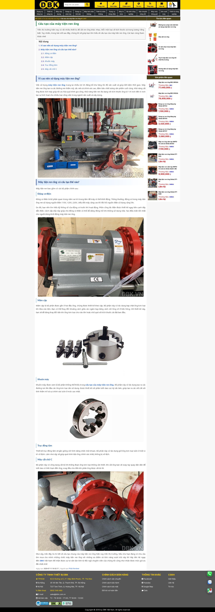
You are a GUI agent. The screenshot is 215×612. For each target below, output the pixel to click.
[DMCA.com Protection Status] (55, 603)
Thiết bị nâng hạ (50, 13)
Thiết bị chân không (100, 13)
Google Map (148, 586)
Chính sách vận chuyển (111, 579)
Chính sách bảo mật (110, 586)
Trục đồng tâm (51, 65)
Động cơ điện (50, 53)
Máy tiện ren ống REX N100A (168, 93)
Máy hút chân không (89, 13)
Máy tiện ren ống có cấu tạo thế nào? (58, 49)
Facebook (147, 579)
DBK (42, 560)
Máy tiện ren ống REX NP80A (168, 82)
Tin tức (171, 586)
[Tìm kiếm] (87, 4)
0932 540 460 (56, 590)
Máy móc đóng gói (154, 13)
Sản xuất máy (164, 13)
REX (170, 85)
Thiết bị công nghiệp (174, 13)
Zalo (145, 590)
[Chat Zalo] (210, 582)
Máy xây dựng (59, 13)
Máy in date (121, 13)
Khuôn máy (49, 61)
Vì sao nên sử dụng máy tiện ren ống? (59, 45)
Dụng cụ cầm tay (68, 13)
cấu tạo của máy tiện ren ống (99, 384)
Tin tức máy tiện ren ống (51, 18)
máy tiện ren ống (56, 85)
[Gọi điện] (210, 574)
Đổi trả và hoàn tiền (110, 590)
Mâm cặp (49, 57)
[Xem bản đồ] (209, 590)
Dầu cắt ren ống (164, 37)
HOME (39, 18)
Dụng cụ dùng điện (112, 13)
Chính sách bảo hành (110, 583)
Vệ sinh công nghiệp (130, 13)
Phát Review (74, 568)
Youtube (146, 583)
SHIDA (171, 109)
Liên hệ (171, 583)
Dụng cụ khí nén (78, 13)
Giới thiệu (172, 579)
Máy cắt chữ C (51, 69)
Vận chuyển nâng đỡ (143, 13)
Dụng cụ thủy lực (40, 13)
